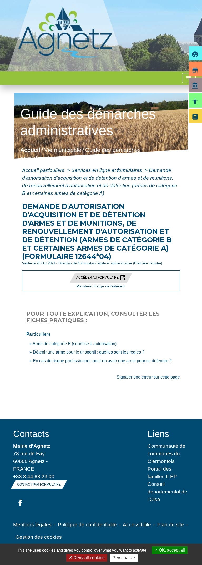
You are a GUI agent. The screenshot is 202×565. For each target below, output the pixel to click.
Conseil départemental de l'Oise (167, 491)
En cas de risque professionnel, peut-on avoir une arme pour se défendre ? (102, 361)
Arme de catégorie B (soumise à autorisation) (75, 343)
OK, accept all (171, 550)
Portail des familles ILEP (162, 472)
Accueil (30, 150)
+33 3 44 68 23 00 (33, 476)
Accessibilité (137, 524)
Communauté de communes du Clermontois (166, 453)
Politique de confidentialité (87, 524)
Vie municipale (62, 150)
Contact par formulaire (39, 484)
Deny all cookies (88, 558)
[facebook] (20, 503)
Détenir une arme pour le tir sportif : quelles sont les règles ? (88, 352)
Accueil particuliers (44, 170)
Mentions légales (32, 524)
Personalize (124, 558)
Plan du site (170, 524)
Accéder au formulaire (101, 278)
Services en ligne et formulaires (107, 170)
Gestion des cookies (39, 537)
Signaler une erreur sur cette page (148, 377)
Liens (158, 433)
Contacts (31, 433)
